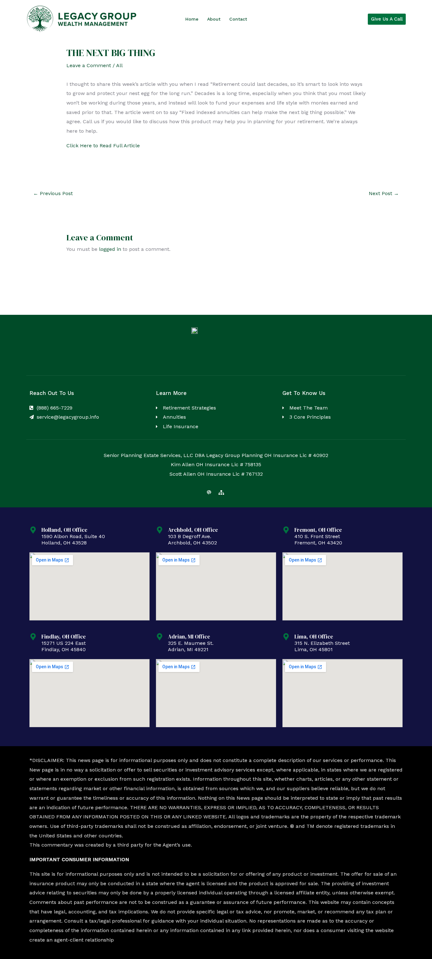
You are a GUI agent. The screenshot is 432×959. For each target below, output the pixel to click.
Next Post (384, 193)
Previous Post (53, 193)
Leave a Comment (88, 65)
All (119, 65)
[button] (387, 19)
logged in (110, 249)
